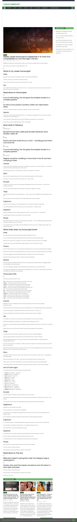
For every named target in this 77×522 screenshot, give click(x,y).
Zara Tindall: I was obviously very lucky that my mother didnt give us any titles (64, 41)
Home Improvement (54, 8)
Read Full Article (10, 475)
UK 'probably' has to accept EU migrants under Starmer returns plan (64, 45)
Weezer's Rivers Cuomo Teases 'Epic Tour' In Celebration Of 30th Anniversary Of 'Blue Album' (64, 51)
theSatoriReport (11, 4)
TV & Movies (37, 8)
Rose (12, 60)
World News (44, 8)
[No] (75, 520)
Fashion (20, 8)
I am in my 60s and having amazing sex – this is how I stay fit (64, 36)
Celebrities (9, 8)
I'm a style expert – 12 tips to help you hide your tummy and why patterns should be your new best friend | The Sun (44, 497)
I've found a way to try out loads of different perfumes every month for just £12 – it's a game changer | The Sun (11, 496)
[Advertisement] (38, 18)
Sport (31, 8)
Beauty (14, 8)
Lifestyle (26, 8)
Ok (73, 520)
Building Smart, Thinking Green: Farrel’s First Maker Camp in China (64, 32)
